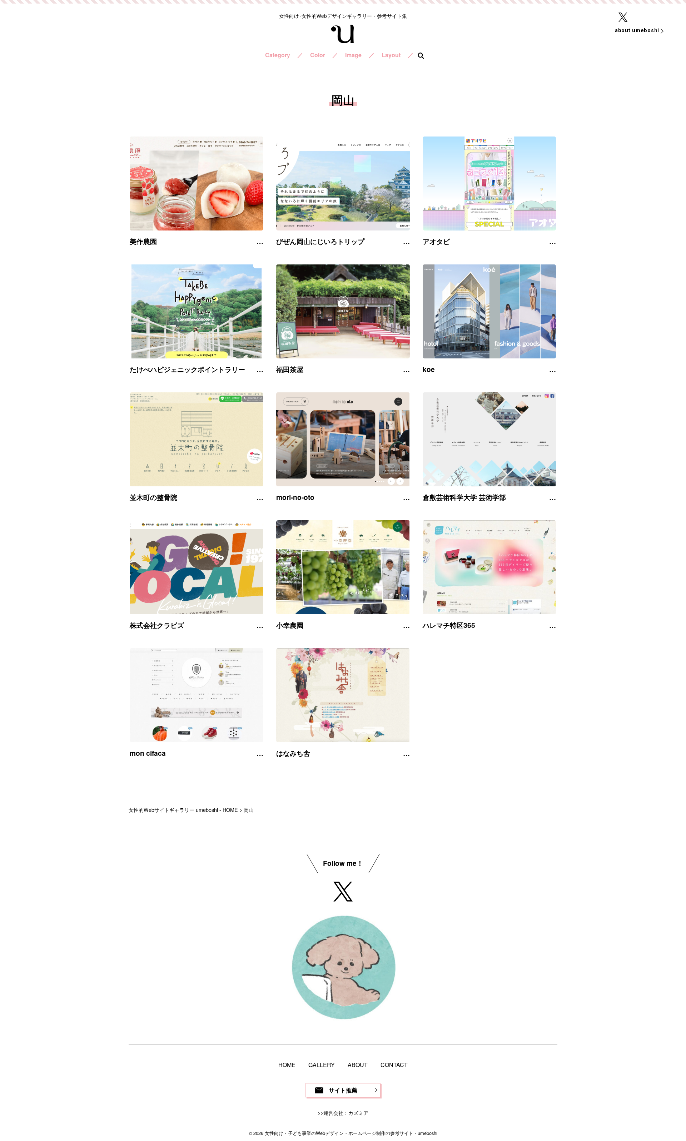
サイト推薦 (343, 1090)
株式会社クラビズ (157, 625)
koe (429, 369)
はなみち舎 (293, 753)
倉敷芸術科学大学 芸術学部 (464, 497)
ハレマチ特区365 (449, 625)
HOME (286, 1065)
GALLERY (321, 1065)
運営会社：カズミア (345, 1112)
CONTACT (394, 1065)
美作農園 (143, 241)
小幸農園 (289, 625)
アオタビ (436, 241)
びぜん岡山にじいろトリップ (320, 241)
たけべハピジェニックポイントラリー (187, 369)
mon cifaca (148, 753)
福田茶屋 (289, 369)
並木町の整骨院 (153, 497)
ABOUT (358, 1065)
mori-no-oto (295, 497)
